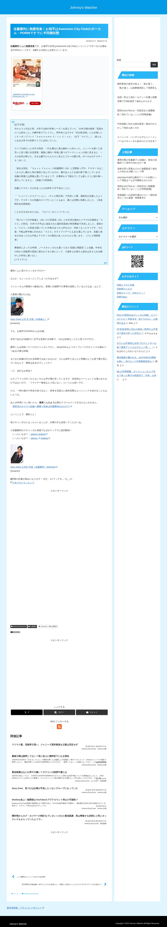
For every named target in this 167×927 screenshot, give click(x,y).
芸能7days (122, 297)
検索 (119, 60)
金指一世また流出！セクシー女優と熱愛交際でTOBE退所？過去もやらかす (137, 99)
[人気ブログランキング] (15, 632)
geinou (34, 438)
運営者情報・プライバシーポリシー (24, 908)
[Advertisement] (59, 526)
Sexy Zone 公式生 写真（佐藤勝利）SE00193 (32, 467)
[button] (59, 712)
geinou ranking (38, 434)
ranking (44, 438)
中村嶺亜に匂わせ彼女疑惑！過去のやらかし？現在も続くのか (137, 126)
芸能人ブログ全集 (125, 285)
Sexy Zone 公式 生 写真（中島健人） (28, 319)
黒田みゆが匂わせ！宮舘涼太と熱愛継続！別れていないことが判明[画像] (136, 112)
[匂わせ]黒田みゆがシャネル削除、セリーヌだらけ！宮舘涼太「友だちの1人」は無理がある (137, 319)
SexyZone (44, 626)
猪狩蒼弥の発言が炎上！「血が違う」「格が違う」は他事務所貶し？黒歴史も (137, 86)
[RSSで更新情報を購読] (59, 726)
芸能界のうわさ (124, 289)
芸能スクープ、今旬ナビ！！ (131, 293)
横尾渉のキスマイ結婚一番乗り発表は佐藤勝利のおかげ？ (41, 406)
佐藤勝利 (33, 626)
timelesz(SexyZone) (19, 626)
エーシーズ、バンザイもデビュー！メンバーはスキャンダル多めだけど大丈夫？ (137, 139)
